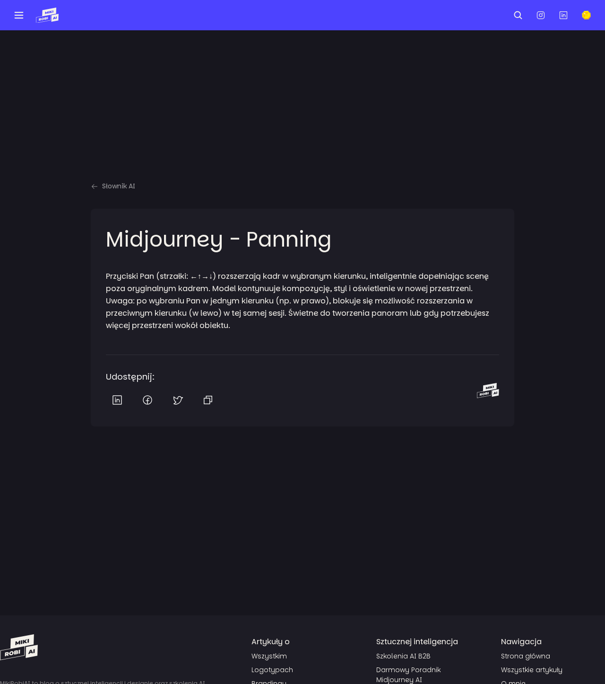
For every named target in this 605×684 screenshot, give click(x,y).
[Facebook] (147, 400)
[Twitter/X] (177, 400)
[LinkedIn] (117, 400)
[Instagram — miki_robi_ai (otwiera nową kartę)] (540, 15)
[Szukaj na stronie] (518, 15)
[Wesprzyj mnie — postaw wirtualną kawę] (586, 15)
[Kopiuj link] (208, 400)
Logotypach (272, 670)
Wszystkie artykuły (531, 670)
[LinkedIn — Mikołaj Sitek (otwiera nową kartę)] (563, 15)
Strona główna (525, 656)
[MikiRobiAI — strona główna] (47, 15)
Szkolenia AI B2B (403, 656)
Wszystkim (269, 656)
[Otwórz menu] (18, 15)
